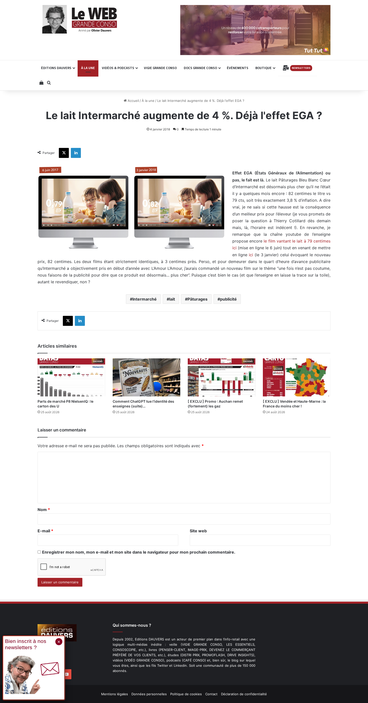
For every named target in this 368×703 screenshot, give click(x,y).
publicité (228, 299)
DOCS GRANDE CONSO (200, 68)
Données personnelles (149, 694)
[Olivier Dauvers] (80, 19)
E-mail (45, 530)
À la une (148, 101)
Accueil (133, 101)
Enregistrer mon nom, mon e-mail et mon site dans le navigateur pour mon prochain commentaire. (138, 552)
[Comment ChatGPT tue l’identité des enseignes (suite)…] (146, 377)
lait (172, 299)
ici (251, 254)
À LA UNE (88, 68)
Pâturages (198, 299)
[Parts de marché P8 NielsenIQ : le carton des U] (71, 377)
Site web (198, 530)
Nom (44, 509)
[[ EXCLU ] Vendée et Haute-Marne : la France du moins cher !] (296, 377)
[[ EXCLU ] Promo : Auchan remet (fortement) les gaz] (221, 377)
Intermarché (144, 299)
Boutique (263, 68)
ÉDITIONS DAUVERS (56, 68)
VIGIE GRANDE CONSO (160, 68)
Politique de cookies (186, 694)
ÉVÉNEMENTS (237, 68)
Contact (211, 694)
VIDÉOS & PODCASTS (118, 68)
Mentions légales (114, 694)
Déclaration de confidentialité (244, 694)
